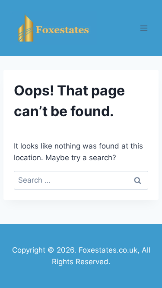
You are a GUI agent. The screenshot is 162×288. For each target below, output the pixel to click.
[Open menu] (144, 28)
